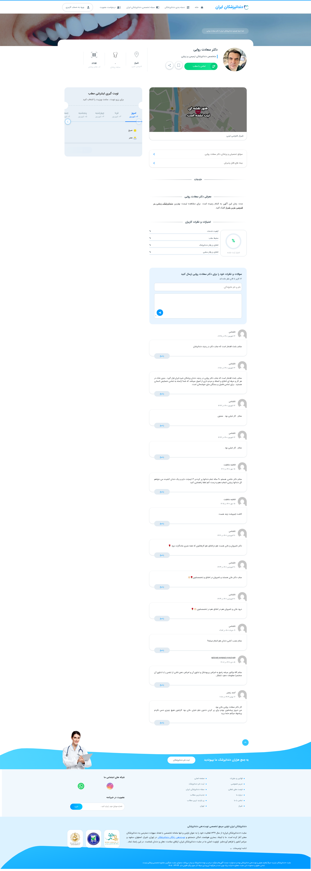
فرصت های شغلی (235, 789)
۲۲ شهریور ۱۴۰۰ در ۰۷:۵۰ (226, 368)
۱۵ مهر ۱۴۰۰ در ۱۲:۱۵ (228, 503)
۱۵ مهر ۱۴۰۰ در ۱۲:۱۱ (228, 469)
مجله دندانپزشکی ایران (195, 789)
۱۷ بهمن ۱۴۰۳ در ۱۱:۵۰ (227, 697)
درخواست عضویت (107, 7)
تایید (76, 806)
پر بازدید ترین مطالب (195, 800)
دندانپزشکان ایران (226, 31)
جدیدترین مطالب (197, 794)
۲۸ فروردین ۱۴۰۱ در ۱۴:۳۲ (226, 567)
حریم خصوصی (236, 783)
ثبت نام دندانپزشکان (181, 760)
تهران (202, 805)
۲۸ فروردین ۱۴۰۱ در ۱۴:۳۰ (226, 535)
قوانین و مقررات (236, 778)
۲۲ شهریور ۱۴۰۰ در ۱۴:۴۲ (226, 405)
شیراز (240, 805)
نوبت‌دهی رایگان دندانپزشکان (171, 837)
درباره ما (239, 794)
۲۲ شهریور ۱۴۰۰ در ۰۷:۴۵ (226, 336)
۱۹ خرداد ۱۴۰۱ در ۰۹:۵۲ (227, 630)
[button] (68, 121)
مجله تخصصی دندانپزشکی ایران (141, 7)
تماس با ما (238, 800)
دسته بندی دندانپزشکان (175, 7)
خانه (196, 7)
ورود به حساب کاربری (75, 7)
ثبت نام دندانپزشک (196, 783)
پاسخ (162, 355)
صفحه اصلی (199, 778)
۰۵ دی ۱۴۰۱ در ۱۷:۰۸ (227, 662)
